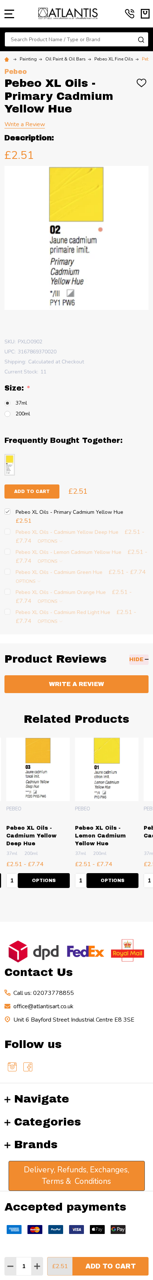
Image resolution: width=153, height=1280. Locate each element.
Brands (36, 1144)
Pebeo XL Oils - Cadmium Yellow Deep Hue (30, 835)
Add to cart (32, 491)
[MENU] (9, 14)
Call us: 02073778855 (43, 993)
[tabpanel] (36, 815)
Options (48, 541)
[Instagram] (12, 1067)
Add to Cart (110, 1266)
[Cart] (145, 14)
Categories (47, 1122)
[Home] (7, 59)
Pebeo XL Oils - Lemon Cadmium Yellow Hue (99, 835)
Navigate (41, 1099)
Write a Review (24, 124)
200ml (23, 413)
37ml (21, 402)
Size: (17, 388)
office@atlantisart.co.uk (43, 1006)
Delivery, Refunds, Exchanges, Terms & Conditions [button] (76, 1176)
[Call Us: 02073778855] (129, 14)
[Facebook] (28, 1067)
